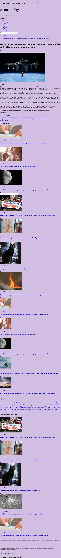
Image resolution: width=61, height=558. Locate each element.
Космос (5, 23)
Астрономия (6, 22)
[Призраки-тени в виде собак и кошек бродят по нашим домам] (10, 263)
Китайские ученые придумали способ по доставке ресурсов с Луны (21, 514)
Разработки (6, 25)
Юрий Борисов (35, 409)
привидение (5, 411)
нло (1, 411)
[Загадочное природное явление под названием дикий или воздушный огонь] (11, 289)
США (12, 409)
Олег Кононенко (4, 407)
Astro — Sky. (10, 10)
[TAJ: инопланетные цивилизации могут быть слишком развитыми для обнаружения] (5, 387)
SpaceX (21, 402)
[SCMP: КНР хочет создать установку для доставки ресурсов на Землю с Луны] (11, 184)
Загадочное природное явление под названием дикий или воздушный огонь (24, 295)
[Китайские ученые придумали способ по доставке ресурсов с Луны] (11, 508)
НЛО (4, 29)
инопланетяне (42, 409)
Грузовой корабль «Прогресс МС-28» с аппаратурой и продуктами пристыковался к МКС (29, 373)
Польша (29, 407)
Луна (25, 405)
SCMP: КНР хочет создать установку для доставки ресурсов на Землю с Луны (25, 190)
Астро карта (6, 30)
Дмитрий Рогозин (3, 405)
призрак (10, 411)
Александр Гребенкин (27, 402)
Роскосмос (5, 27)
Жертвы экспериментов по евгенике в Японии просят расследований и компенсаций (27, 215)
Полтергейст (25, 407)
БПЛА (38, 402)
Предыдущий (18, 117)
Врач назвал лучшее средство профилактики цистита (17, 166)
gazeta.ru (8, 115)
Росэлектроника (6, 409)
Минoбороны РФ (37, 405)
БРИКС (40, 402)
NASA (4, 26)
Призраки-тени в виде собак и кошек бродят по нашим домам (20, 269)
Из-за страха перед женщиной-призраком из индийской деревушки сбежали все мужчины (29, 238)
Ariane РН (8, 402)
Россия (57, 407)
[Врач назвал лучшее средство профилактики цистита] (11, 161)
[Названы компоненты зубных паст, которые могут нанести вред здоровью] (11, 137)
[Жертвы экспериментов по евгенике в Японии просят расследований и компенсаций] (11, 210)
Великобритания (45, 402)
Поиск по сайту (16, 407)
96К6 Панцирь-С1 (3, 402)
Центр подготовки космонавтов (25, 409)
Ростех (1, 409)
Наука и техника (53, 405)
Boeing (12, 402)
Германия (58, 402)
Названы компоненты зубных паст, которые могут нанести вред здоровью (24, 143)
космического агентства (50, 409)
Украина (16, 409)
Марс (31, 405)
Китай (22, 405)
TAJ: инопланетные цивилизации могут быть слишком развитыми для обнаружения (27, 393)
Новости (5, 21)
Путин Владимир (39, 407)
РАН (44, 407)
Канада (18, 405)
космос (58, 409)
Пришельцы (34, 407)
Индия (12, 405)
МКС (28, 405)
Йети (15, 405)
